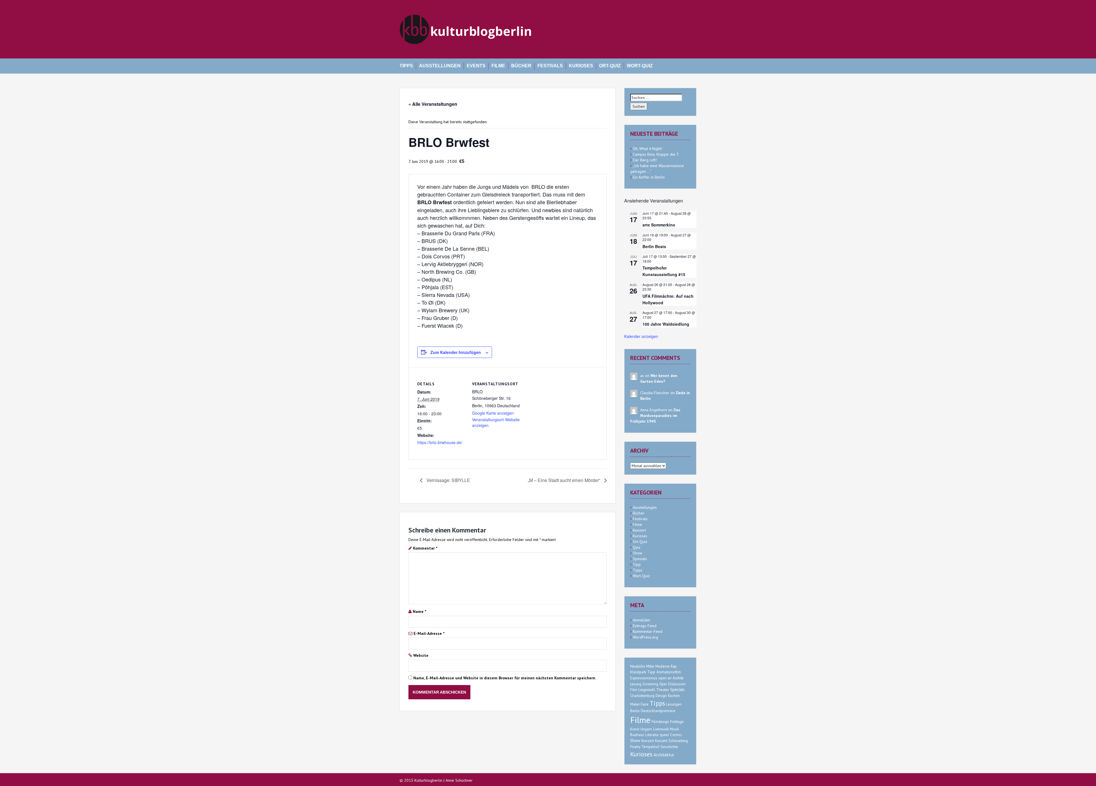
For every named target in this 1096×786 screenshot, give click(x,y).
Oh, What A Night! (647, 148)
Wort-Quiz (640, 65)
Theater (662, 689)
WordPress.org (645, 637)
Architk (678, 678)
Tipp (637, 564)
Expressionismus (643, 678)
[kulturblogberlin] (466, 28)
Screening (650, 684)
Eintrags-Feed (644, 625)
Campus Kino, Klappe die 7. (656, 154)
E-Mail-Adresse (429, 633)
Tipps (406, 65)
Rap (674, 666)
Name (419, 611)
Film (633, 689)
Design (661, 695)
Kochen (674, 695)
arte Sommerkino (658, 225)
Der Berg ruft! (645, 160)
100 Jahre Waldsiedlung (665, 324)
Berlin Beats (654, 246)
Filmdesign (660, 721)
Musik (674, 729)
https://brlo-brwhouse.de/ (439, 442)
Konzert (639, 530)
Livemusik (661, 729)
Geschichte (669, 746)
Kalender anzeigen (641, 336)
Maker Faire (639, 704)
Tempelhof (650, 746)
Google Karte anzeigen (493, 413)
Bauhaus (637, 734)
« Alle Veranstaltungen (432, 104)
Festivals (550, 65)
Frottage (677, 721)
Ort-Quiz (610, 65)
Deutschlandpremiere (658, 710)
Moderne (662, 666)
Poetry (635, 746)
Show (637, 553)
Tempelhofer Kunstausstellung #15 (663, 271)
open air (665, 678)
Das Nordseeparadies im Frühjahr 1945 (655, 415)
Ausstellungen (440, 65)
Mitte (650, 666)
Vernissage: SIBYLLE (447, 480)
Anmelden (641, 620)
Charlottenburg (642, 695)
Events (476, 65)
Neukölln (637, 666)
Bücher (521, 65)
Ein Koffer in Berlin (649, 177)
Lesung (635, 684)
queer (664, 734)
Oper (663, 684)
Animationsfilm (668, 672)
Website (420, 655)
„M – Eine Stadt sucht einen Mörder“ (564, 480)
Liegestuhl (646, 689)
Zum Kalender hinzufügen (455, 352)
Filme (498, 65)
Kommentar (425, 548)
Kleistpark (638, 672)
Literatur (652, 734)
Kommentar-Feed (647, 631)
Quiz (636, 547)
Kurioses (581, 65)
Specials (640, 558)
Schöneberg (678, 740)
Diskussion (677, 684)
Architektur (664, 754)
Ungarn (646, 729)
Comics (676, 734)
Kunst (634, 729)
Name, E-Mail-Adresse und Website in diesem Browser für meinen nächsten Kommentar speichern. (504, 677)
